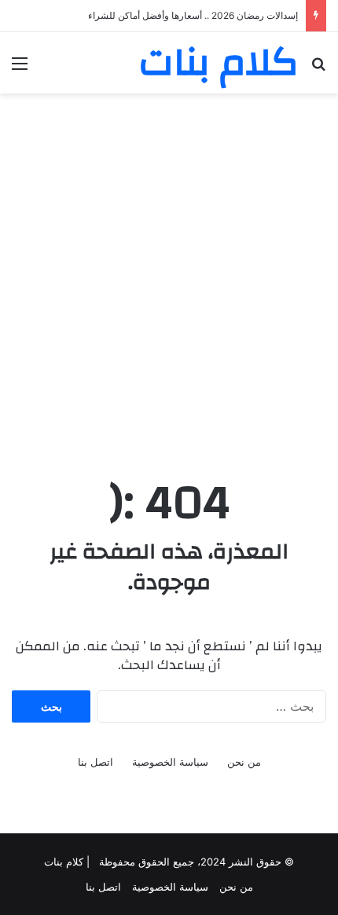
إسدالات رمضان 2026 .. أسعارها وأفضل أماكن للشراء (193, 15)
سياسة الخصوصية (170, 762)
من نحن (244, 762)
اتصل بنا (95, 762)
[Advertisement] (169, 278)
